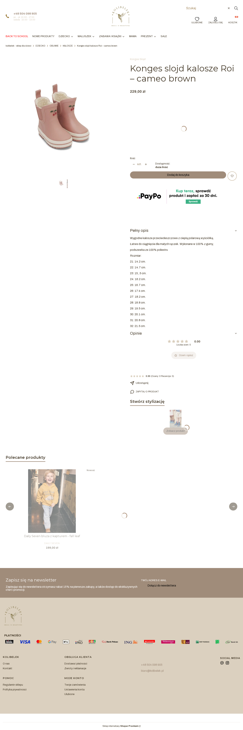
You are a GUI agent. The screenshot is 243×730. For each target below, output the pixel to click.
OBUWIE (54, 46)
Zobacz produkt (175, 431)
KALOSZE (68, 46)
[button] (236, 8)
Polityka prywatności (15, 689)
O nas (6, 663)
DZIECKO (40, 46)
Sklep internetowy (120, 726)
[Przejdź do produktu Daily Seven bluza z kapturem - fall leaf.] (51, 501)
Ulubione (69, 694)
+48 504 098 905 (25, 13)
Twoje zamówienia (75, 684)
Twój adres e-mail (153, 580)
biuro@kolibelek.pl (152, 670)
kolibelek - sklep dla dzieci (18, 46)
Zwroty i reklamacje (75, 668)
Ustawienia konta (74, 689)
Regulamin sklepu (13, 684)
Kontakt (7, 668)
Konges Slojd (138, 59)
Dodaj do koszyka (178, 174)
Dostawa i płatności (75, 663)
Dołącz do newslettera (161, 585)
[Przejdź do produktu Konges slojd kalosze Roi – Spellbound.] (175, 419)
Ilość (132, 158)
